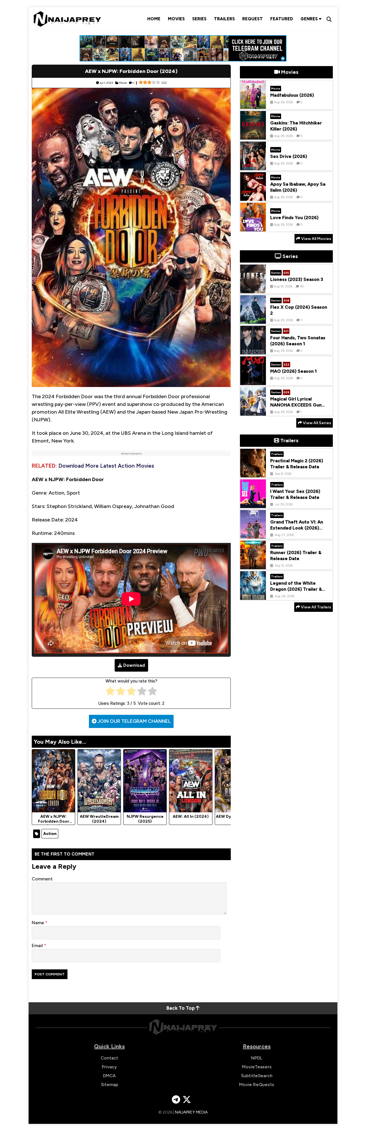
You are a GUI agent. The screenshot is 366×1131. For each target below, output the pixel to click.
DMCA (109, 1075)
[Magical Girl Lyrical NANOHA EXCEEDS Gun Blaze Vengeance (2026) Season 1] (253, 411)
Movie (123, 83)
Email (38, 945)
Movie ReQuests (256, 1084)
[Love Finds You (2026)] (253, 227)
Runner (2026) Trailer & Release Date (295, 555)
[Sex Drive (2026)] (253, 165)
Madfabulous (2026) (292, 95)
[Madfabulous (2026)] (253, 104)
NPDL (256, 1058)
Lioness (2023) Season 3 (296, 279)
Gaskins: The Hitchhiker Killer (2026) (296, 126)
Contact (109, 1058)
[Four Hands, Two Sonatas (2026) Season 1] (253, 350)
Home (153, 18)
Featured (281, 18)
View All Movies (315, 238)
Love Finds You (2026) (294, 217)
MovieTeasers (257, 1067)
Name (38, 922)
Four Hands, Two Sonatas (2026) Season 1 (297, 340)
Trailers (224, 18)
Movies (176, 18)
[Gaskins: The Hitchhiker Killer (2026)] (253, 135)
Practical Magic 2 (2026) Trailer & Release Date (296, 463)
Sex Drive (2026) (288, 156)
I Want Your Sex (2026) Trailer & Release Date (295, 494)
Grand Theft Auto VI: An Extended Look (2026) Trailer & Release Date (296, 528)
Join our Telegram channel (133, 721)
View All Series (316, 422)
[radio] (110, 692)
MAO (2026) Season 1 (293, 371)
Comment (42, 879)
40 (302, 286)
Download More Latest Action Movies (106, 466)
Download (134, 665)
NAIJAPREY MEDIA (191, 1112)
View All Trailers (315, 607)
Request (252, 18)
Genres (310, 18)
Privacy (109, 1067)
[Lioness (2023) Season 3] (253, 288)
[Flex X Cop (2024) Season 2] (253, 319)
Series (199, 18)
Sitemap (109, 1084)
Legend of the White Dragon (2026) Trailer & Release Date (296, 589)
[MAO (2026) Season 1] (253, 380)
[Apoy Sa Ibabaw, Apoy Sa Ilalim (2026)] (253, 196)
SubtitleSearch (256, 1075)
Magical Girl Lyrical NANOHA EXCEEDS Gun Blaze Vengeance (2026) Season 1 (297, 407)
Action (50, 833)
